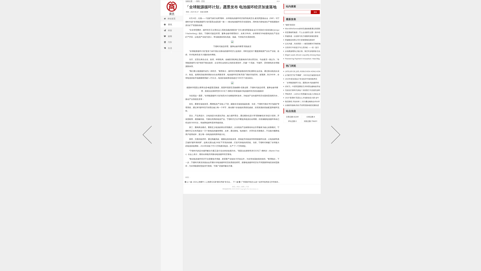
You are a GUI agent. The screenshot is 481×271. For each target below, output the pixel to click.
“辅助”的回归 (290, 25)
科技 (169, 30)
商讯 (171, 8)
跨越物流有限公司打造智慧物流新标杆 (300, 40)
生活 (169, 48)
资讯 (169, 24)
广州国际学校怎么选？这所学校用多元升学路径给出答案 (263, 182)
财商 (169, 36)
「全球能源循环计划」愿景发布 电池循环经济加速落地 (231, 7)
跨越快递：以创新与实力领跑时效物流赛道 (301, 36)
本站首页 (171, 18)
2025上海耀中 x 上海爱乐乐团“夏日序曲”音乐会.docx (213, 182)
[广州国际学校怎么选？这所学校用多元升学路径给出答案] (335, 135)
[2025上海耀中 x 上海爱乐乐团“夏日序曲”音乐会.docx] (147, 135)
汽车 (169, 42)
